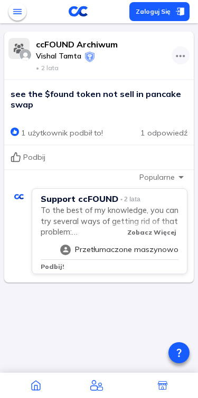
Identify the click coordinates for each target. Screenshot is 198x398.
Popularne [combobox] (157, 177)
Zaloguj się (153, 11)
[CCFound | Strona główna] (35, 385)
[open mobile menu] (17, 12)
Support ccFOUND (79, 198)
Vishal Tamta (58, 56)
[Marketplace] (162, 385)
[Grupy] (96, 385)
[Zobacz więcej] (181, 55)
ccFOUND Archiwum (77, 44)
